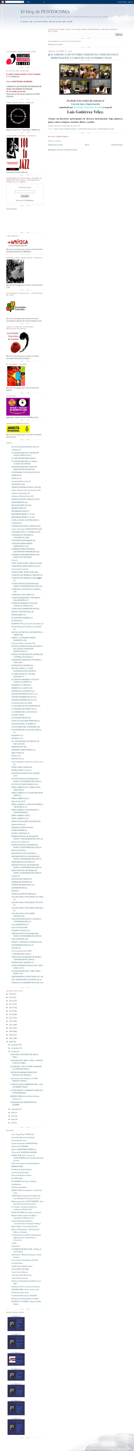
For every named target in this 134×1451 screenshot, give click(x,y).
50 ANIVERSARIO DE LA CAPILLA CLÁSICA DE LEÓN (25, 462)
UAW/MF (15, 948)
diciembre (15, 1044)
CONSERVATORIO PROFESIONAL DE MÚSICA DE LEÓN (25, 555)
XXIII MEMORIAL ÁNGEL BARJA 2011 (26, 976)
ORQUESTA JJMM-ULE (20, 827)
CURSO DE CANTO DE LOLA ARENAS (26, 589)
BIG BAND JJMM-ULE (20, 505)
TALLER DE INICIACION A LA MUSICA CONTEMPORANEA (26, 920)
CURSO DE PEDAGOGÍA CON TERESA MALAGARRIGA (26, 598)
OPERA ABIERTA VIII (20, 815)
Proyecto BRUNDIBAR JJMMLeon (24, 1149)
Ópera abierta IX (17, 801)
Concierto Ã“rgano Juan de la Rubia (19, 1409)
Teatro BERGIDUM (18, 924)
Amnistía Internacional (20, 1278)
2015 (11, 1011)
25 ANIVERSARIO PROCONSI (23, 458)
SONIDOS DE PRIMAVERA (21, 885)
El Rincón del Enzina (19, 1187)
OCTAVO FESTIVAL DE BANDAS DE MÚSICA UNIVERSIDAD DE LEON (25, 779)
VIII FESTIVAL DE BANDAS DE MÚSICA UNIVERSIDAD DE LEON (26, 958)
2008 (11, 1035)
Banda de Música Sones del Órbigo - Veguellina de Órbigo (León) (24, 1216)
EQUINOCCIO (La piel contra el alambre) (26, 623)
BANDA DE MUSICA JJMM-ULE (23, 499)
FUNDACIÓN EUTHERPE (21, 665)
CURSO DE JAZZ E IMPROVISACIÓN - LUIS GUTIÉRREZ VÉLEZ (26, 1085)
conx (13, 560)
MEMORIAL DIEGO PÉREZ (22, 750)
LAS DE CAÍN (17, 715)
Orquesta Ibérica (17, 824)
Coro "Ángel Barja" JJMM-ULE (23, 1134)
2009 (11, 1031)
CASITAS (15, 523)
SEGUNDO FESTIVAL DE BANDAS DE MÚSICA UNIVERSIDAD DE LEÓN (26, 857)
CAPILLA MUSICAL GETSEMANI (24, 520)
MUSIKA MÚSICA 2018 (20, 770)
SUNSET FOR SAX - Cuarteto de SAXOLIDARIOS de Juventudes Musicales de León (27, 1158)
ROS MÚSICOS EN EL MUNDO (23, 853)
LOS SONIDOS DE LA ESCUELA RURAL (26, 729)
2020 (11, 994)
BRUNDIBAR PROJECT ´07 (21, 514)
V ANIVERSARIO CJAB (20, 954)
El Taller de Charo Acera (20, 1292)
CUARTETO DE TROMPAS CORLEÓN (26, 575)
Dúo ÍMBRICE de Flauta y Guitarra (24, 1181)
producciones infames (19, 842)
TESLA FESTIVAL (18, 939)
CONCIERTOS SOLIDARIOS (22, 540)
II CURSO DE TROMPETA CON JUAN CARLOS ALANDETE (25, 680)
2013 (11, 1018)
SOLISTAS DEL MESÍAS (20, 879)
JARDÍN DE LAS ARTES (20, 688)
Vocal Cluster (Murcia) (20, 1272)
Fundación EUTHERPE (20, 1146)
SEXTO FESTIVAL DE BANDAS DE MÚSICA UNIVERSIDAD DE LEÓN (25, 871)
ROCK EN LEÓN (18, 850)
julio (13, 1112)
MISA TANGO (17, 753)
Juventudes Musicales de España (23, 1137)
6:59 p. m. (76, 126)
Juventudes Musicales (86, 129)
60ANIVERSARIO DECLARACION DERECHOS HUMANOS (24, 468)
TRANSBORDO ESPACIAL (21, 945)
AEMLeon (15, 478)
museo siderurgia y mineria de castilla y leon (27, 761)
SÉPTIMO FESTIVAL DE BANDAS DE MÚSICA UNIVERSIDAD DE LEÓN (25, 866)
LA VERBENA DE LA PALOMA (23, 712)
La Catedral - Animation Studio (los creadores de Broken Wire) (24, 1208)
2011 (11, 1024)
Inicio (87, 144)
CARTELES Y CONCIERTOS (19, 1343)
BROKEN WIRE (17, 508)
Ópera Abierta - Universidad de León (24, 1226)
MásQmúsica (16, 738)
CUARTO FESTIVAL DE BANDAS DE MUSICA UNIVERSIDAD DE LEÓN (25, 584)
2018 (11, 1001)
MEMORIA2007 (17, 746)
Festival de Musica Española (22, 643)
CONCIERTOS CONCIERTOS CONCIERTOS (22, 536)
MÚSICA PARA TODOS (20, 767)
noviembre (15, 1048)
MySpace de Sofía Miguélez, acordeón (25, 1298)
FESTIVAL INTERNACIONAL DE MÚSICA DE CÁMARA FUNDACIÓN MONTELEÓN (27, 648)
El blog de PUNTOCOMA (45, 11)
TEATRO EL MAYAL (19, 930)
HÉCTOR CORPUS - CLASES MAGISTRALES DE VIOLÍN (23, 669)
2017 (11, 1004)
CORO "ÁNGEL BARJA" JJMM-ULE (25, 563)
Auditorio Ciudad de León (21, 496)
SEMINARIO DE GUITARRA (22, 862)
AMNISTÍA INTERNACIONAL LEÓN (25, 487)
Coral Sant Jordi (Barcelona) (22, 1275)
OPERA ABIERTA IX (19, 798)
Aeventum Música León (20, 481)
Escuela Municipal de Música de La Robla (27, 626)
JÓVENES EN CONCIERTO (21, 691)
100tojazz (15, 449)
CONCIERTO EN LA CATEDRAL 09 (25, 532)
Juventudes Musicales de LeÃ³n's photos (19, 1360)
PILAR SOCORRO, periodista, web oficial (26, 1212)
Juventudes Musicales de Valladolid (24, 1295)
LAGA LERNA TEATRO (20, 1269)
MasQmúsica (16, 735)
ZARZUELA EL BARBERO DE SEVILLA (26, 982)
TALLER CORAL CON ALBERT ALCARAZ (27, 897)
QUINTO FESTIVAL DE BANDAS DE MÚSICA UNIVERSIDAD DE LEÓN (25, 846)
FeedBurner (30, 200)
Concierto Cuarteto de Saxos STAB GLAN (19, 1428)
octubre (14, 1051)
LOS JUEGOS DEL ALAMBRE (23, 724)
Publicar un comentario (54, 141)
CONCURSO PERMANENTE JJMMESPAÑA (22, 544)
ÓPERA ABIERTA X (19, 818)
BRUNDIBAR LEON (19, 511)
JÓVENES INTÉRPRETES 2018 (23, 700)
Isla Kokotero (16, 1184)
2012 (11, 1021)
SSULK (14, 891)
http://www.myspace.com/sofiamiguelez (26, 1163)
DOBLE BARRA (17, 614)
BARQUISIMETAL (18, 502)
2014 (11, 1014)
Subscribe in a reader (55, 44)
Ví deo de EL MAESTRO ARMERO (24, 1152)
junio (13, 1116)
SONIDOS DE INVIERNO (21, 882)
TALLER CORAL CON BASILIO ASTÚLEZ (27, 902)
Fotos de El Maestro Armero (21, 1175)
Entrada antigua (117, 144)
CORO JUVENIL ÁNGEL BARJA (23, 572)
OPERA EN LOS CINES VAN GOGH (24, 821)
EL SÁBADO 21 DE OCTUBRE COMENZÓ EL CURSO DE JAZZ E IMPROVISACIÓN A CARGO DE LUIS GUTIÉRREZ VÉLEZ (84, 56)
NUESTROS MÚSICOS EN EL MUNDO (26, 773)
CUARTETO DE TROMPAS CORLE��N (27, 578)
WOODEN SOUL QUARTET (22, 962)
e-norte (14, 1243)
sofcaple (14, 876)
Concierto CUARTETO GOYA (19, 1391)
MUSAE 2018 (16, 758)
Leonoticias (16, 1246)
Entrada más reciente (55, 144)
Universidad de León (105, 129)
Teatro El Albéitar (18, 927)
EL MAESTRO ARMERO (21, 617)
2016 (11, 1007)
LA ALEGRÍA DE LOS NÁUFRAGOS (25, 706)
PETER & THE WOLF (19, 833)
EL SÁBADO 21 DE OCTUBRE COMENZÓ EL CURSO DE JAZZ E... (26, 1067)
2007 (11, 1038)
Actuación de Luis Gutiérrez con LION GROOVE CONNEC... (24, 1079)
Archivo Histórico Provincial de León (25, 490)
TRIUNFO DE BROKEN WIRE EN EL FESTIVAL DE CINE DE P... (23, 1073)
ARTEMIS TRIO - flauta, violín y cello (25, 1289)
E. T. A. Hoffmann (12, 77)
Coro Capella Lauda (19, 569)
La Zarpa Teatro (17, 1263)
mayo (13, 1119)
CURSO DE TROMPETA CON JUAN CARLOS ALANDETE (24, 604)
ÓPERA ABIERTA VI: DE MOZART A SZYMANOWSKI (25, 811)
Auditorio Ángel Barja (19, 493)
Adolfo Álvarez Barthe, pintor (22, 1266)
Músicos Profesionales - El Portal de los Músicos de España (25, 1230)
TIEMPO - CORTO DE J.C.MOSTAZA (25, 942)
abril (13, 1122)
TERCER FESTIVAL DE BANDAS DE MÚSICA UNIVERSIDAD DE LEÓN (25, 934)
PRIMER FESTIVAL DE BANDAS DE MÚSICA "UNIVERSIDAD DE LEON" (26, 837)
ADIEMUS (15, 475)
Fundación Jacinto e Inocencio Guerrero (26, 1286)
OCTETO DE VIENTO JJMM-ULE (24, 784)
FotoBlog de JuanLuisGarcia (22, 1169)
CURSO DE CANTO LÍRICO (22, 594)
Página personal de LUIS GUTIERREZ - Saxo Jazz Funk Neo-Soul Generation (27, 1202)
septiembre (15, 1109)
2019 (11, 997)
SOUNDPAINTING (18, 888)
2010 (11, 1028)
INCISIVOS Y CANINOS (20, 685)
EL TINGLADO (17, 1178)
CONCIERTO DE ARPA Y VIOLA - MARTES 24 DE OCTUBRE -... (26, 1061)
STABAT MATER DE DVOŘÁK (23, 894)
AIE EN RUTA (17, 484)
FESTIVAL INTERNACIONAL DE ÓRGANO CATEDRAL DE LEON (27, 655)
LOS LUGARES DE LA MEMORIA (24, 727)
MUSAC (14, 756)
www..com (16, 1316)
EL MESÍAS (16, 620)
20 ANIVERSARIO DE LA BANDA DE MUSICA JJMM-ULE (25, 453)
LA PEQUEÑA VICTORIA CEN (23, 709)
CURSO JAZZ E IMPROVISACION (65, 129)
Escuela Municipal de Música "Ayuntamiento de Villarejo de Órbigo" (26, 1222)
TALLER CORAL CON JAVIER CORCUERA (27, 908)
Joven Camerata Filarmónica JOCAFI (25, 1260)
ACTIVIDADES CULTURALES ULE (24, 472)
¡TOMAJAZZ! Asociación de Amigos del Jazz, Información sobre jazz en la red (26, 1197)
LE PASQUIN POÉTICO (20, 718)
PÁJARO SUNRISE (18, 830)
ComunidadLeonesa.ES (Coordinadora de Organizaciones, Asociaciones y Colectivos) (26, 1237)
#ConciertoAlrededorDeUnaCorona (24, 446)
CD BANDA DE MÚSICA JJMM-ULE (25, 526)
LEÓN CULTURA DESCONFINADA (24, 721)
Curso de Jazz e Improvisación (85, 104)
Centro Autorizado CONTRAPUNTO (25, 529)
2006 (11, 1041)
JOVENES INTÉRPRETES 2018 (23, 697)
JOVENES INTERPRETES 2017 (23, 694)
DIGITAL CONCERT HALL (21, 611)
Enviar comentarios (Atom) (67, 149)
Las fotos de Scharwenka (20, 1172)
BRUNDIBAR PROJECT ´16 (21, 517)
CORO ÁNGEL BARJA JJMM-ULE (24, 566)
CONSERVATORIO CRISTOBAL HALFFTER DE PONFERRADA (24, 550)
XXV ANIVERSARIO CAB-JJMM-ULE (25, 979)
